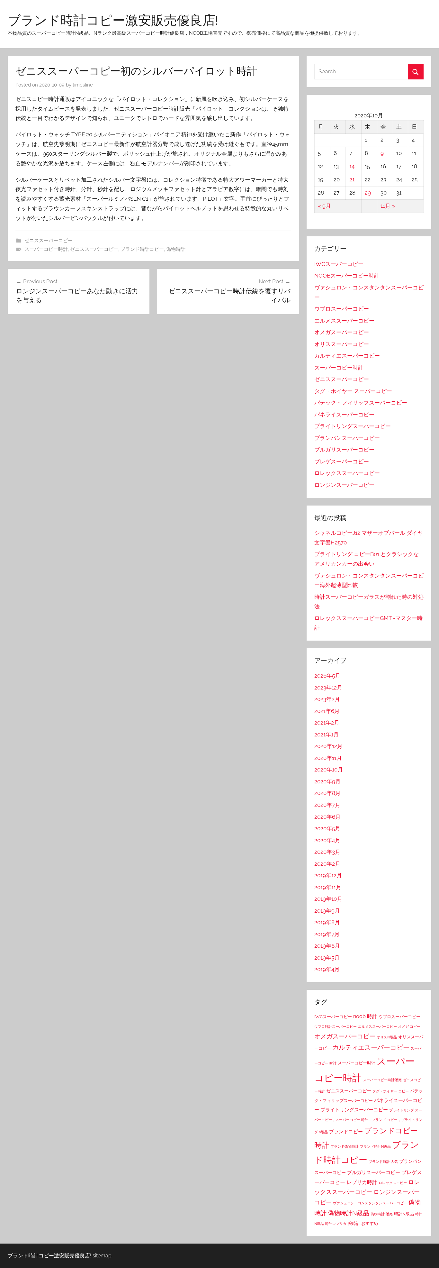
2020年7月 (327, 805)
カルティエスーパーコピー (347, 355)
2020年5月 (327, 828)
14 (351, 166)
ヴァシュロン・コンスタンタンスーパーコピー (370, 1203)
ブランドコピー (346, 1132)
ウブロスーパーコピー (341, 309)
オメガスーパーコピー (341, 332)
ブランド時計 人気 (383, 1161)
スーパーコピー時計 (46, 249)
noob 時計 (365, 1016)
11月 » (388, 206)
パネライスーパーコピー (344, 414)
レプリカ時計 (361, 1182)
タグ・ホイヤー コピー (390, 1091)
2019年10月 (328, 899)
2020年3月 (327, 852)
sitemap (102, 1256)
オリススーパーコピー (341, 344)
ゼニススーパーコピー (48, 240)
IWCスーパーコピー (338, 264)
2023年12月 (328, 687)
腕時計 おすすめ (363, 1223)
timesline (83, 85)
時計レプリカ (335, 1224)
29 (368, 192)
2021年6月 (327, 711)
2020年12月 (328, 746)
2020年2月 (327, 864)
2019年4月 (327, 969)
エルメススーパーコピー (344, 320)
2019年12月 (328, 875)
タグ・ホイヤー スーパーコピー (353, 391)
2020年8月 (327, 793)
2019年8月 (327, 922)
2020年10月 (328, 769)
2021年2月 (326, 722)
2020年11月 (328, 758)
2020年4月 (327, 840)
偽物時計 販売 (382, 1214)
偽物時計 (175, 249)
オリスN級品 (387, 1037)
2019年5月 (327, 957)
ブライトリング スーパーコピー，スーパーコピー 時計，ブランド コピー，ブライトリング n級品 (368, 1121)
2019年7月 (327, 934)
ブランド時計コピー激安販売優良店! (113, 20)
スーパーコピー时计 (356, 1063)
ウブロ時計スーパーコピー (335, 1026)
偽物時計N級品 (348, 1213)
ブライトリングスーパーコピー (352, 426)
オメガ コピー (409, 1026)
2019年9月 (327, 911)
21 (351, 179)
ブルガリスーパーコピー (344, 449)
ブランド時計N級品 (375, 1146)
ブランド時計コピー (142, 249)
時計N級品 (404, 1213)
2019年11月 (327, 887)
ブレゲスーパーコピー (341, 461)
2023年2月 (327, 699)
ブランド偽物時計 (344, 1146)
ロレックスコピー (393, 1183)
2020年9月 (327, 781)
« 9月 (324, 206)
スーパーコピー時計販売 (382, 1080)
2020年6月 (327, 817)
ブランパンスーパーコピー (347, 438)
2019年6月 (327, 946)
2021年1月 (326, 734)
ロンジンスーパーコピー (344, 485)
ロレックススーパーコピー (347, 473)
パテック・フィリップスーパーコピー (360, 402)
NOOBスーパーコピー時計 (347, 275)
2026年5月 (327, 675)
